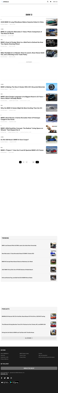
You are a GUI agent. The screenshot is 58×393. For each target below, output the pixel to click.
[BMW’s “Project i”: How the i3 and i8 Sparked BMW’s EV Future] (51, 150)
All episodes (28, 338)
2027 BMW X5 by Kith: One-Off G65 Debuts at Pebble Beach (17, 269)
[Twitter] (5, 378)
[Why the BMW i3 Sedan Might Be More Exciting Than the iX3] (51, 108)
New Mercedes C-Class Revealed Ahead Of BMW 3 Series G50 (18, 253)
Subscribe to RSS (4, 357)
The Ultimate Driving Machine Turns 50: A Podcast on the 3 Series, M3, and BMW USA (24, 324)
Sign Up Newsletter (43, 355)
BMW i (2, 147)
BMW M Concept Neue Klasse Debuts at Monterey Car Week (17, 261)
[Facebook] (2, 378)
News (2, 39)
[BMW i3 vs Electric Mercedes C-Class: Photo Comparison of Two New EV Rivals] (51, 32)
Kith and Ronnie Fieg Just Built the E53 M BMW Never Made (17, 277)
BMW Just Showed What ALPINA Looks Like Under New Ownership (19, 245)
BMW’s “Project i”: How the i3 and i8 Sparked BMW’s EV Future (22, 150)
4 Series (2, 137)
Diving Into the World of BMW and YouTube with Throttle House (18, 332)
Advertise (3, 355)
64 (33, 162)
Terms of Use (23, 355)
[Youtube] (8, 378)
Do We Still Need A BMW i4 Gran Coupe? (15, 140)
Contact (40, 353)
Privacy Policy (23, 357)
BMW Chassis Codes (24, 353)
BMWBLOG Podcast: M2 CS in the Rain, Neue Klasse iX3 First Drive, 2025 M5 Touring (23, 316)
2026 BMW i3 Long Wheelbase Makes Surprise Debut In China (22, 22)
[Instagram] (11, 378)
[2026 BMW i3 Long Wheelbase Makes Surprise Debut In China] (51, 22)
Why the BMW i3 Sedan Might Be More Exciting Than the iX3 (21, 108)
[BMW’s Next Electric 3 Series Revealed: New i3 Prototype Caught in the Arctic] (51, 118)
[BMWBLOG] (29, 374)
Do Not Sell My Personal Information (47, 357)
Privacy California (4, 359)
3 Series (2, 29)
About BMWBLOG (4, 353)
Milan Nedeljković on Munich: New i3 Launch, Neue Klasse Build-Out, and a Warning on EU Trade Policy (23, 53)
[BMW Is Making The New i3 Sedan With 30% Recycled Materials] (51, 87)
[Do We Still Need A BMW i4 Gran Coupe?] (51, 139)
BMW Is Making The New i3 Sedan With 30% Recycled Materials (23, 87)
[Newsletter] (50, 1)
